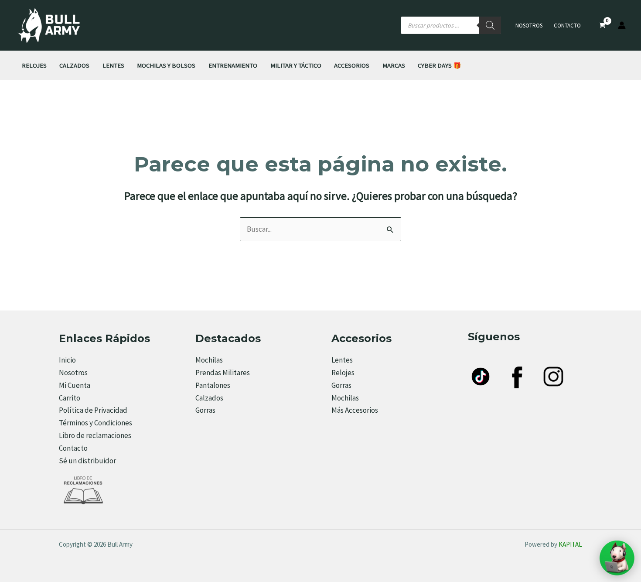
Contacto (567, 25)
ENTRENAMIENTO (232, 65)
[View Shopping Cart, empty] (602, 25)
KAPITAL (570, 544)
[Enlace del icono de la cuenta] (622, 25)
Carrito (69, 398)
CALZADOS (74, 65)
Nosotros (528, 25)
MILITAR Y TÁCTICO (295, 65)
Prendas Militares (222, 372)
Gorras (205, 410)
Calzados (209, 398)
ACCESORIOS (351, 65)
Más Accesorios (354, 410)
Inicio (67, 360)
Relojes (343, 372)
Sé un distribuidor (87, 461)
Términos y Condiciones (95, 423)
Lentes (342, 360)
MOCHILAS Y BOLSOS (166, 65)
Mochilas (209, 360)
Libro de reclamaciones (95, 435)
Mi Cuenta (74, 385)
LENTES (113, 65)
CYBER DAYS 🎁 (439, 65)
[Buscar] (490, 25)
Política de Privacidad (93, 410)
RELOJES (34, 65)
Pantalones (212, 385)
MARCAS (393, 65)
